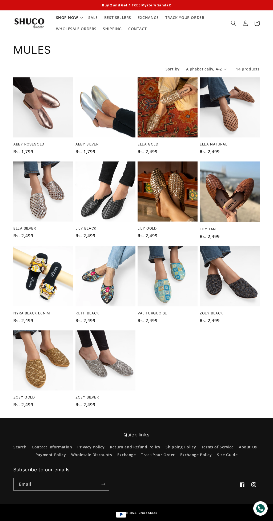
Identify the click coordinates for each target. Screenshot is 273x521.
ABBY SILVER (87, 144)
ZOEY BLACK (211, 313)
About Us (248, 446)
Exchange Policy (196, 454)
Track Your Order (158, 454)
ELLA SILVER (24, 228)
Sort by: (173, 69)
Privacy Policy (91, 446)
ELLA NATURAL (213, 144)
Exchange (126, 454)
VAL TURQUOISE (152, 313)
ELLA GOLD (148, 144)
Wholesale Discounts (91, 454)
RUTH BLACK (87, 313)
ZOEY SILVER (87, 397)
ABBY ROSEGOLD (28, 144)
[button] (69, 17)
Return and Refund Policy (135, 446)
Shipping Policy (181, 446)
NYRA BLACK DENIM (31, 313)
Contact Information (52, 446)
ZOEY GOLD (24, 397)
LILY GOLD (147, 228)
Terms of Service (217, 446)
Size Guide (227, 454)
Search (20, 446)
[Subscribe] (103, 484)
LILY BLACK (85, 228)
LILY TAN (208, 229)
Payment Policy (50, 454)
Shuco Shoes (148, 513)
